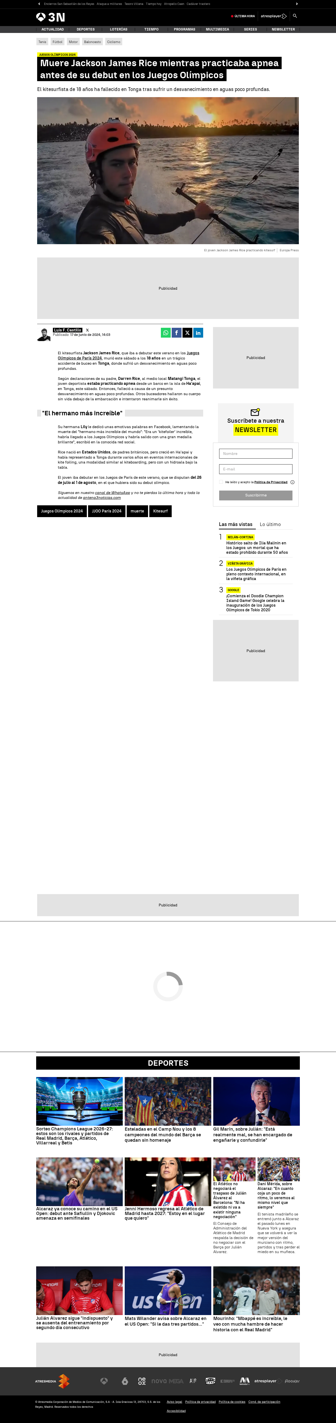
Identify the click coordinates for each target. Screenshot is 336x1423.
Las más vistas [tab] (235, 524)
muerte (137, 511)
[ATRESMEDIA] (52, 1381)
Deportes (86, 29)
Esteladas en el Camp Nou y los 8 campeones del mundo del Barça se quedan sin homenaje (163, 1134)
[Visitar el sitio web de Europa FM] (227, 1381)
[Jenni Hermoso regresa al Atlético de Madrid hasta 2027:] (168, 1181)
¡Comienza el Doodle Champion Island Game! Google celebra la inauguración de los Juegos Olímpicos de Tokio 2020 (255, 603)
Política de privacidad (200, 1402)
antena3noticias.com (102, 497)
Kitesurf (160, 511)
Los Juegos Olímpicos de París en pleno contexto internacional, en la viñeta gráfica (256, 574)
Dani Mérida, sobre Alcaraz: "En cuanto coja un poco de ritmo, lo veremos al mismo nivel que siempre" (276, 1196)
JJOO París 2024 (107, 511)
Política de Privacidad (271, 482)
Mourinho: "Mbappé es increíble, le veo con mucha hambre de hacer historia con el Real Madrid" (250, 1324)
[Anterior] (39, 4)
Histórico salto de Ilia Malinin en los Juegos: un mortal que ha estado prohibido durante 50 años (257, 548)
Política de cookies (232, 1402)
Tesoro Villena (133, 4)
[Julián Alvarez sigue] (79, 1290)
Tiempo (151, 29)
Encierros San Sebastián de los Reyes (69, 4)
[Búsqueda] (295, 16)
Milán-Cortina (240, 537)
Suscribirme (256, 495)
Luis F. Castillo (67, 330)
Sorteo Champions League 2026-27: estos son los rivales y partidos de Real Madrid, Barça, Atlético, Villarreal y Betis (74, 1135)
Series (250, 29)
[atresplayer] (274, 16)
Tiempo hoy (154, 4)
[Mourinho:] (256, 1290)
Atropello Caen (174, 4)
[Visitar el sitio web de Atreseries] (193, 1381)
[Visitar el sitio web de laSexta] (125, 1381)
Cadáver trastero (198, 4)
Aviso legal (174, 1402)
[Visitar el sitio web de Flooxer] (292, 1381)
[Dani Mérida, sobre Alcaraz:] (279, 1169)
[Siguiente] (297, 4)
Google (233, 590)
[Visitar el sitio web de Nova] (159, 1381)
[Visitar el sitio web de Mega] (176, 1381)
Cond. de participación (264, 1402)
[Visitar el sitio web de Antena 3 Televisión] (107, 1381)
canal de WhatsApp (112, 492)
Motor (73, 42)
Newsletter (283, 29)
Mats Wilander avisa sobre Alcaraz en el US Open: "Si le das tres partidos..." (166, 1321)
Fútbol (57, 42)
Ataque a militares (109, 4)
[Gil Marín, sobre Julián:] (256, 1101)
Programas (184, 29)
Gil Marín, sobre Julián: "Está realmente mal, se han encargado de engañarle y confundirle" (252, 1134)
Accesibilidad (176, 1411)
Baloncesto (92, 42)
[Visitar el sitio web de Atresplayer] (269, 1381)
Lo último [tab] (270, 524)
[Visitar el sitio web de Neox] (142, 1381)
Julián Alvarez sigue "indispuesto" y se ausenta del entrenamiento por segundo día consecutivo (74, 1323)
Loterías (118, 29)
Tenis (42, 42)
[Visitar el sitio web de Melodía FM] (244, 1381)
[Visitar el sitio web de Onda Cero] (210, 1381)
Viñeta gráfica (240, 564)
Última (245, 16)
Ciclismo (113, 42)
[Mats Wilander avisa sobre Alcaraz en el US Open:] (168, 1290)
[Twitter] (87, 330)
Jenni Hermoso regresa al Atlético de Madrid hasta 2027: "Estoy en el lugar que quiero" (165, 1213)
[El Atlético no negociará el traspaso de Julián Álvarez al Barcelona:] (234, 1169)
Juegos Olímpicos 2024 (62, 511)
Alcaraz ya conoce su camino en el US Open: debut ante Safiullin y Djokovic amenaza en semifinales (77, 1213)
